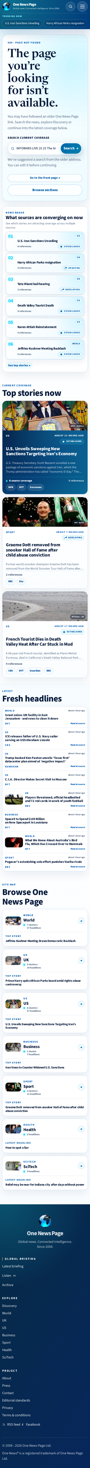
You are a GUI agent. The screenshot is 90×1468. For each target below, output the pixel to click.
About (6, 1378)
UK (26, 960)
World (29, 920)
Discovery (9, 1305)
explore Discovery (54, 122)
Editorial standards (16, 1400)
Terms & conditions (16, 1415)
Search (71, 148)
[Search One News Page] (70, 6)
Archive (7, 1285)
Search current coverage (28, 138)
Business (31, 1047)
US (26, 1003)
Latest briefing (12, 1266)
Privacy (7, 1407)
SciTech (30, 1167)
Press (6, 1385)
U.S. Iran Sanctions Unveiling (22, 23)
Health (29, 1130)
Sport (28, 1086)
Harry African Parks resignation (65, 23)
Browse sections (45, 190)
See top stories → (19, 365)
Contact (8, 1393)
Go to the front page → (45, 178)
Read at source (78, 723)
